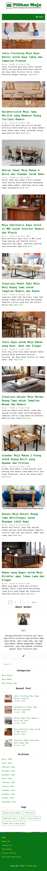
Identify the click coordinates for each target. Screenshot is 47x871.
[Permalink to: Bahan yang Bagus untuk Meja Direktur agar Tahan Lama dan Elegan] (23, 555)
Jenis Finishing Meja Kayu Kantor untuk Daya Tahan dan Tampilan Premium (22, 57)
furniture (29, 813)
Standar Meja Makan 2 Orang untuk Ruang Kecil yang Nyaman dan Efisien (21, 459)
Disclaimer (7, 849)
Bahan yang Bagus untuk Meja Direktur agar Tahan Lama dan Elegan (23, 576)
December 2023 (8, 790)
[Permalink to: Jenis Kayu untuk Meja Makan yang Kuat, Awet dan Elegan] (23, 324)
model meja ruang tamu (13, 823)
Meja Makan (7, 679)
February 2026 (8, 767)
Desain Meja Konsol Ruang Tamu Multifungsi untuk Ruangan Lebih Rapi (20, 517)
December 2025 (8, 771)
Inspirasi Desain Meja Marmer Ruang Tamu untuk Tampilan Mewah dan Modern (23, 400)
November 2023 (8, 794)
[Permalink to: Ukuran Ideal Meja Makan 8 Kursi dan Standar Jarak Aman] (23, 153)
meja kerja (34, 818)
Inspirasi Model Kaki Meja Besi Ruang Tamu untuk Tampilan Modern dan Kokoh (20, 287)
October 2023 (8, 798)
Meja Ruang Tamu (9, 683)
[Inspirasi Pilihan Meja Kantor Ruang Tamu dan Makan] (23, 6)
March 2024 (7, 779)
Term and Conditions (11, 857)
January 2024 (8, 786)
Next (34, 602)
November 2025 (8, 775)
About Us (6, 841)
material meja (9, 818)
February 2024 (8, 782)
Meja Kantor (7, 675)
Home (4, 837)
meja (23, 818)
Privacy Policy (9, 853)
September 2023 (9, 802)
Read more (33, 75)
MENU (41, 17)
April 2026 (7, 759)
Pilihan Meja (31, 866)
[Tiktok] (23, 656)
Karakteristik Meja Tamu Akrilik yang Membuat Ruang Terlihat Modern (21, 115)
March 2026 (7, 763)
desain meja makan (11, 813)
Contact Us (7, 845)
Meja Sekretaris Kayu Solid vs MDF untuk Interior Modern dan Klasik (23, 229)
